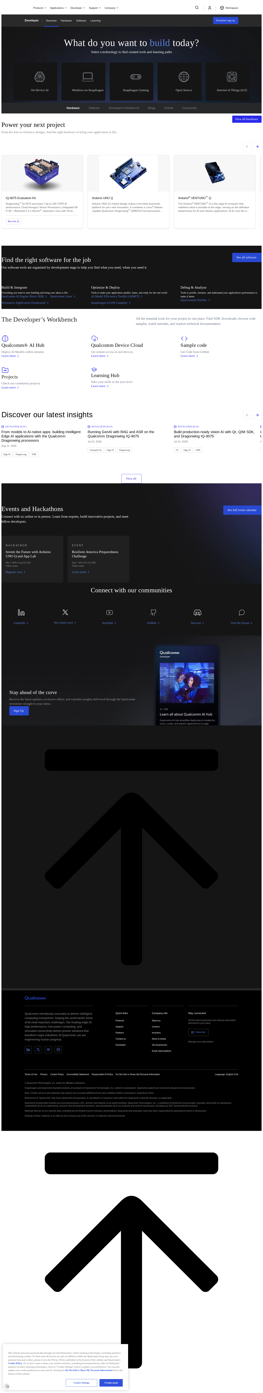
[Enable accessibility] (7, 1386)
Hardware (66, 20)
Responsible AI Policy (102, 1074)
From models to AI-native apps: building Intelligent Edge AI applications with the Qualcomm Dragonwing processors (41, 436)
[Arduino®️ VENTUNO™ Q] (214, 192)
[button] (138, 1074)
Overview (51, 20)
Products (120, 1020)
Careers (156, 1026)
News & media (159, 1039)
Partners (120, 1033)
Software (81, 20)
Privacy (43, 1074)
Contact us (121, 1039)
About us (156, 1020)
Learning (96, 20)
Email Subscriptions (161, 1051)
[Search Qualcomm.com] (197, 7)
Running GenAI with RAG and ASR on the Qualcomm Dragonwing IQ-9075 (121, 434)
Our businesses (159, 1045)
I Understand (111, 1382)
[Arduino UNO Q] (128, 192)
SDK (34, 454)
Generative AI (95, 450)
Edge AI (6, 454)
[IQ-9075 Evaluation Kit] (42, 192)
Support (119, 1026)
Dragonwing (21, 454)
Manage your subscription (200, 1041)
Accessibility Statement (78, 1074)
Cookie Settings (81, 1382)
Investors (156, 1033)
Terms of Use (31, 1074)
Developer (32, 20)
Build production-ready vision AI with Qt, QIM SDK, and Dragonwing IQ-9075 (214, 434)
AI (177, 450)
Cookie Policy (57, 1074)
